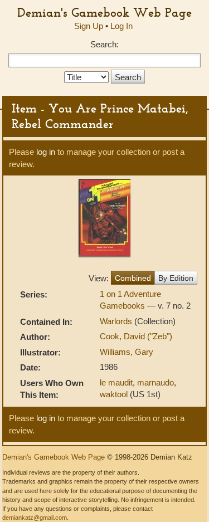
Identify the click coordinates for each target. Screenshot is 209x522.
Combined (133, 278)
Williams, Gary (126, 352)
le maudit (116, 382)
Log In (121, 26)
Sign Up (88, 26)
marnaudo (155, 382)
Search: (104, 44)
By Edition (175, 278)
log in (45, 152)
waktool (114, 394)
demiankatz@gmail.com (34, 517)
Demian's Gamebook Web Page (104, 12)
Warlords (117, 321)
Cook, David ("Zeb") (136, 336)
